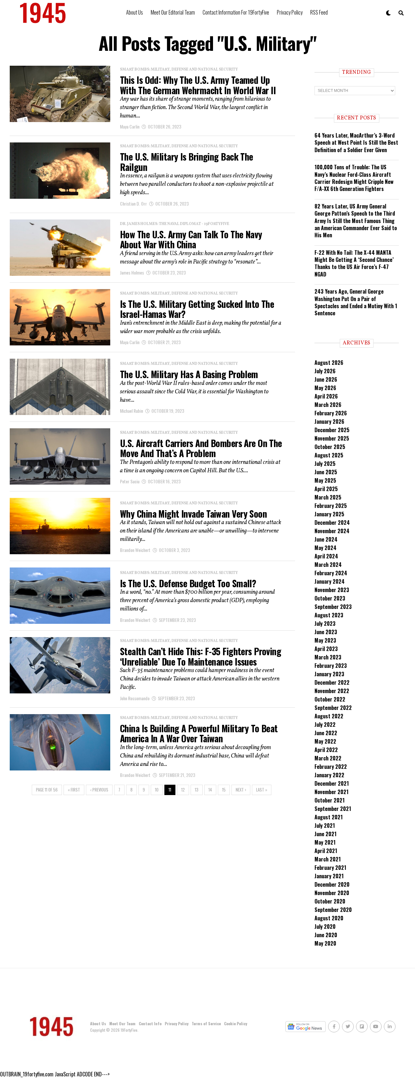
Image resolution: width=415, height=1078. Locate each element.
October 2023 (329, 598)
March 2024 (328, 564)
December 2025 (332, 430)
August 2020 (328, 918)
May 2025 (325, 480)
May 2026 (325, 388)
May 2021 (325, 842)
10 (157, 790)
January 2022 (329, 775)
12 (183, 790)
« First (74, 790)
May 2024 (325, 548)
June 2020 (325, 935)
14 (210, 790)
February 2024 (330, 573)
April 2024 (326, 556)
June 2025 (325, 472)
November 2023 (331, 590)
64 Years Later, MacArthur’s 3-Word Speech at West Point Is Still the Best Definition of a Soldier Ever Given (356, 142)
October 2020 (329, 901)
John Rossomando (134, 698)
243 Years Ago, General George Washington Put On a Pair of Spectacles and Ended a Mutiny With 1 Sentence (355, 302)
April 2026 (326, 396)
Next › (241, 790)
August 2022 (328, 716)
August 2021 (328, 817)
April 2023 (326, 649)
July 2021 (324, 825)
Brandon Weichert (135, 549)
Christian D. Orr (133, 203)
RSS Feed (319, 12)
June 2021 (325, 834)
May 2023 (325, 640)
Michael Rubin (131, 410)
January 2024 (329, 581)
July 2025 (325, 463)
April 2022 (326, 750)
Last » (261, 790)
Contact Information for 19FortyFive (236, 12)
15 (224, 790)
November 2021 (331, 792)
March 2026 (327, 405)
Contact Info (150, 1023)
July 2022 (325, 724)
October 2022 (329, 699)
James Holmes (132, 272)
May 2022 (325, 741)
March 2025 (327, 497)
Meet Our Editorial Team (173, 12)
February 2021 (330, 867)
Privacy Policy (289, 12)
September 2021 (332, 809)
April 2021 (325, 851)
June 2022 (325, 733)
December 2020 (332, 884)
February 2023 (330, 665)
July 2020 (325, 926)
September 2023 (333, 607)
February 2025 (330, 506)
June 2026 (325, 379)
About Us (134, 12)
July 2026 (325, 371)
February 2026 (330, 413)
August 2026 (328, 362)
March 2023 (327, 657)
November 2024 (332, 531)
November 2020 (331, 893)
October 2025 (329, 447)
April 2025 (326, 489)
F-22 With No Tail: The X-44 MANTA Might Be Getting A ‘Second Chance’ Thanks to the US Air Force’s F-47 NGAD (354, 263)
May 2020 (325, 943)
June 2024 (326, 539)
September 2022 (333, 708)
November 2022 (331, 691)
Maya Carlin (129, 126)
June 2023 (325, 632)
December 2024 (332, 522)
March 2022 (327, 758)
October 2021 (329, 800)
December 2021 (331, 783)
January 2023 (329, 674)
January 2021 (329, 876)
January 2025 (329, 514)
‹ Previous (99, 790)
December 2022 (332, 682)
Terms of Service (206, 1023)
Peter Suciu (129, 481)
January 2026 (329, 421)
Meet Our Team (122, 1023)
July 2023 (325, 623)
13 (196, 790)
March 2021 (327, 859)
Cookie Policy (235, 1023)
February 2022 (330, 766)
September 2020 (333, 910)
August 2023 (328, 615)
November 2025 (331, 438)
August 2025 (328, 455)
